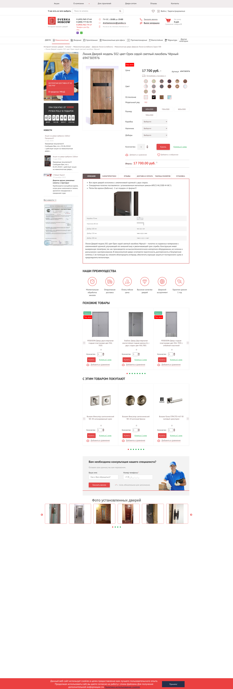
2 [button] (48, 98)
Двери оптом (130, 3)
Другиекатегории (183, 40)
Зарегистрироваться (176, 11)
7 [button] (142, 373)
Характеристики (109, 176)
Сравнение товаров (172, 24)
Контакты (175, 3)
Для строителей (104, 3)
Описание (91, 176)
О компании (78, 3)
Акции (56, 3)
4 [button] (134, 373)
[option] (55, 76)
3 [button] (50, 98)
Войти (163, 11)
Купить (163, 147)
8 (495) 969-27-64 (84, 19)
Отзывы (153, 3)
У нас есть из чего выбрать (59, 11)
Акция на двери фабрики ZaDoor (65, 157)
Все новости (49, 200)
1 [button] (46, 98)
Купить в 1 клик (180, 147)
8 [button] (145, 373)
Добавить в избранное (169, 155)
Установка (180, 176)
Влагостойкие (157, 40)
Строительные (92, 40)
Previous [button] (84, 342)
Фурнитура (172, 40)
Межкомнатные (62, 40)
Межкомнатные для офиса (113, 40)
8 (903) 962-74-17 (84, 25)
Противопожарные (139, 40)
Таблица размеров (162, 176)
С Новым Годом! (59, 175)
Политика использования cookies (122, 687)
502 (145, 102)
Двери (48, 40)
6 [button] (139, 373)
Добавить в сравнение (138, 155)
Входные (77, 40)
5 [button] (137, 373)
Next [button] (187, 342)
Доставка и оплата (145, 176)
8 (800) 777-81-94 (84, 22)
